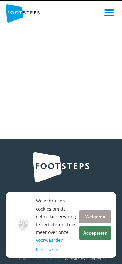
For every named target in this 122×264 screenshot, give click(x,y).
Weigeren (95, 216)
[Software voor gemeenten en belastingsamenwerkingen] (23, 13)
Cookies (24, 258)
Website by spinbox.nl (85, 258)
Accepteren (95, 233)
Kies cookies (47, 249)
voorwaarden (50, 240)
